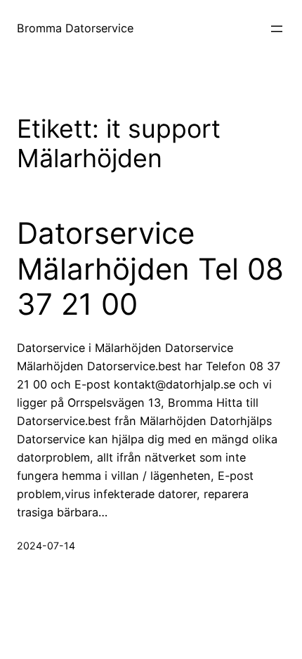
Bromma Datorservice (75, 28)
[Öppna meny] (276, 28)
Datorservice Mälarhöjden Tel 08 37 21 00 (150, 269)
